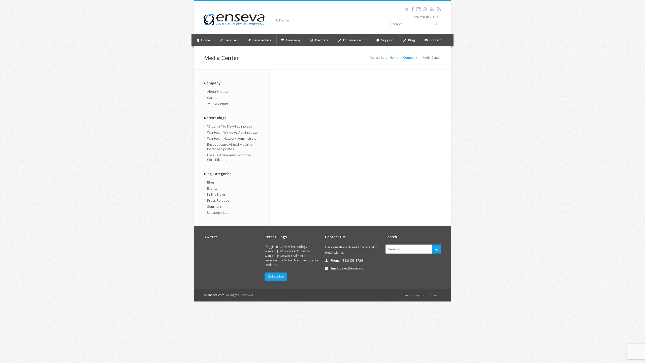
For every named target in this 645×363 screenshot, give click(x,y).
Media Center (218, 103)
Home (205, 40)
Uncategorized (218, 212)
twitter (406, 9)
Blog (411, 40)
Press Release (218, 200)
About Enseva (217, 91)
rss (438, 9)
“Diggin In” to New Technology (229, 126)
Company (293, 40)
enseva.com (215, 295)
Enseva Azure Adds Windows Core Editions (229, 157)
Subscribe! (276, 276)
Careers (213, 97)
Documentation (354, 40)
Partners (321, 40)
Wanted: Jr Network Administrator (232, 138)
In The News (216, 194)
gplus (425, 9)
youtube (432, 9)
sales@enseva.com (353, 268)
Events (212, 188)
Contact (435, 40)
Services (231, 40)
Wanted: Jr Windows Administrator (233, 132)
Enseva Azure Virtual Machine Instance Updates (230, 146)
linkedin (418, 9)
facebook (412, 9)
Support (387, 40)
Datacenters (261, 40)
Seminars (214, 206)
